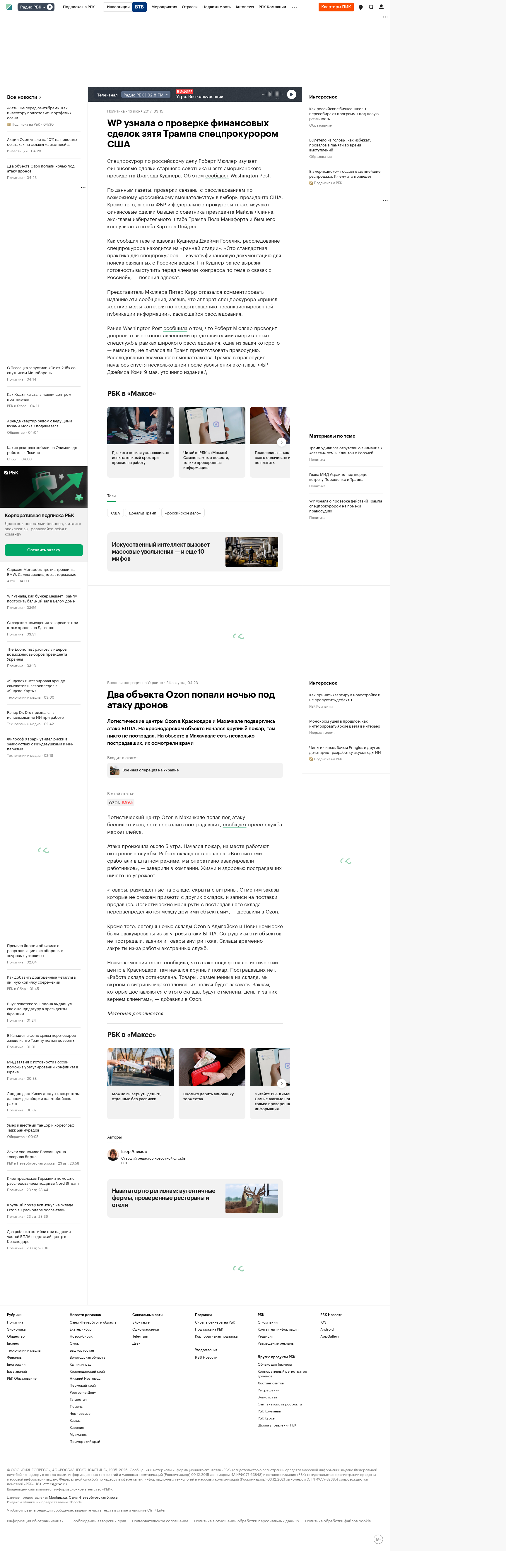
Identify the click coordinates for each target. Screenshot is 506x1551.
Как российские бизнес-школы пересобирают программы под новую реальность (344, 113)
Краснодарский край (87, 1371)
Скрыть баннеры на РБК (215, 1321)
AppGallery (329, 1336)
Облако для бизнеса (275, 1364)
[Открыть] (43, 7)
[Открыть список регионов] (360, 7)
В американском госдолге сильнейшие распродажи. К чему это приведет (344, 173)
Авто (11, 580)
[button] (360, 7)
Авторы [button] (114, 1137)
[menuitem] (78, 7)
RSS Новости (206, 1357)
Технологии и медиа (23, 696)
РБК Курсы (266, 1417)
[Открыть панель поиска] (371, 7)
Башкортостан (82, 1350)
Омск (74, 1343)
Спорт (12, 458)
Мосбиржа (58, 1497)
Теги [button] (111, 495)
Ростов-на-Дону (83, 1392)
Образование (320, 124)
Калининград (80, 1364)
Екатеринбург (81, 1329)
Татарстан (78, 1399)
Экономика (16, 1329)
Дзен (136, 1343)
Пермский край (83, 1385)
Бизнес (13, 1343)
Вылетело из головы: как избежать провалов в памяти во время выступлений (340, 144)
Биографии (16, 1364)
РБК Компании (321, 706)
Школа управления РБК (277, 1424)
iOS (323, 1321)
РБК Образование (22, 1378)
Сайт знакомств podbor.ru (280, 1403)
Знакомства (267, 1396)
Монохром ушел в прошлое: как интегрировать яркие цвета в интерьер (344, 723)
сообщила (175, 327)
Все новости (22, 97)
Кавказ (75, 1420)
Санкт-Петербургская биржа (93, 1497)
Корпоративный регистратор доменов (282, 1373)
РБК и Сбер (16, 988)
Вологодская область (87, 1357)
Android (327, 1329)
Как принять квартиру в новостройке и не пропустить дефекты (344, 697)
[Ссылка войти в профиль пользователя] (381, 6)
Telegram (140, 1336)
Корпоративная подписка (216, 1336)
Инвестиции (17, 150)
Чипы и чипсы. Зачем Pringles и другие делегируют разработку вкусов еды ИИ (345, 749)
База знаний (17, 1371)
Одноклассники (145, 1329)
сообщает (217, 175)
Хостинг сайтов (271, 1382)
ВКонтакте (141, 1321)
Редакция (265, 1336)
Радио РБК (30, 7)
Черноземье (80, 1413)
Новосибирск (81, 1336)
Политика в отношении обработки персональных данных (246, 1520)
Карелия (77, 1427)
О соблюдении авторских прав (97, 1520)
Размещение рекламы (276, 1343)
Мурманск (78, 1434)
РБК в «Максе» (131, 393)
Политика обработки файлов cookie (338, 1520)
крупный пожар (208, 969)
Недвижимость (321, 732)
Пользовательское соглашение (160, 1520)
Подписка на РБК (209, 1329)
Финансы (14, 1357)
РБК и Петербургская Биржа (30, 1162)
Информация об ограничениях (35, 1520)
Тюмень (76, 1406)
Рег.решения (268, 1389)
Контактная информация (278, 1329)
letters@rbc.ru (54, 1483)
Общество (16, 432)
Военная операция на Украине (135, 682)
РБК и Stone (17, 405)
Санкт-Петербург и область (93, 1321)
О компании (268, 1321)
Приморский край (85, 1441)
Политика (15, 177)
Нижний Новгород (85, 1378)
